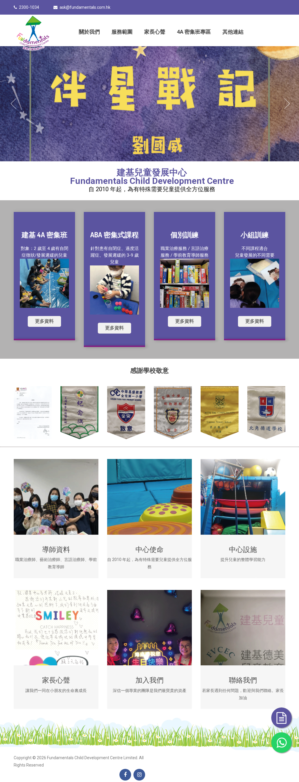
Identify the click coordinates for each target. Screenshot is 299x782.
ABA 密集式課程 (114, 234)
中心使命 (149, 549)
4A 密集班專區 (194, 32)
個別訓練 (185, 234)
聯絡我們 (243, 679)
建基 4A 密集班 (44, 234)
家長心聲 (154, 32)
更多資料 (44, 321)
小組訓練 (255, 234)
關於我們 (89, 32)
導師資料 (56, 549)
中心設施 (243, 549)
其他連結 (233, 32)
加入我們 (149, 679)
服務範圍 (122, 32)
